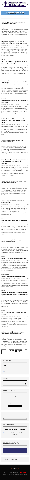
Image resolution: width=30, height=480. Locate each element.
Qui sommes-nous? (14, 472)
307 (18, 350)
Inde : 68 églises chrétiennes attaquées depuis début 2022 (14, 221)
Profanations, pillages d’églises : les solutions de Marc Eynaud (14, 101)
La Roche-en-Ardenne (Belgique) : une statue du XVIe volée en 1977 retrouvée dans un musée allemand (14, 294)
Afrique (3, 59)
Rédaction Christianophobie (7, 25)
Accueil (5, 472)
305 (13, 350)
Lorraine (3, 310)
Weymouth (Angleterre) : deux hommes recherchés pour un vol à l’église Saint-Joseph (14, 42)
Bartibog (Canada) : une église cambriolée (13, 276)
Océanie (3, 330)
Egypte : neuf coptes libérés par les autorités (13, 258)
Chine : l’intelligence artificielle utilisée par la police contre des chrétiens (13, 182)
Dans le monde (12, 16)
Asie (2, 179)
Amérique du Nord (5, 274)
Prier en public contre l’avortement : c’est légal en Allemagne (14, 81)
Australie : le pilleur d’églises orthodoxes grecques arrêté (12, 201)
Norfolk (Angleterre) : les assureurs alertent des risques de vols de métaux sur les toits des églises (14, 120)
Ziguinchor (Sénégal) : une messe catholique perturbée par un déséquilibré (14, 62)
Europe (3, 20)
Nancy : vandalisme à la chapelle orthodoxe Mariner (13, 313)
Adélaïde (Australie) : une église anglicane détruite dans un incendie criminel (13, 333)
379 (26, 350)
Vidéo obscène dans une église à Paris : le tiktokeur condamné (13, 141)
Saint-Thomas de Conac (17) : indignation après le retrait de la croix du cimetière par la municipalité (14, 161)
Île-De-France (4, 138)
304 (10, 350)
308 (21, 350)
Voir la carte (15, 450)
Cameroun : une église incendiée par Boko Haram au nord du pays (13, 241)
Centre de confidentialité (10, 459)
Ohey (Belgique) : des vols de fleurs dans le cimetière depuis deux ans (13, 23)
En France (19, 16)
